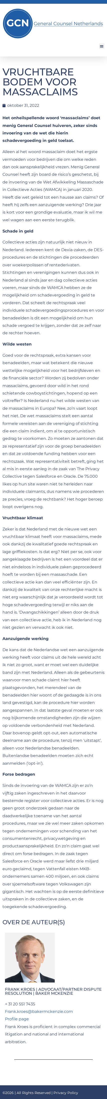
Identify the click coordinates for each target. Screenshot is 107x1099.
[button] (102, 46)
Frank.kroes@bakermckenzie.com (39, 1011)
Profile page (17, 1019)
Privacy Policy (66, 1093)
